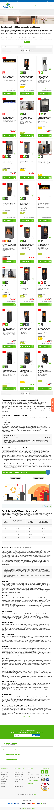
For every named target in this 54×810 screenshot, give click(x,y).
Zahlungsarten (4, 778)
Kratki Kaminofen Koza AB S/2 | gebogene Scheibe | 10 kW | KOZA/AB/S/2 (44, 118)
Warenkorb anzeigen (18, 772)
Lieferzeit (34, 794)
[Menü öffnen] (51, 5)
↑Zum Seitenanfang (27, 716)
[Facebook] (42, 771)
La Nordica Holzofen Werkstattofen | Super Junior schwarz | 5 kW (26, 371)
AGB (2, 771)
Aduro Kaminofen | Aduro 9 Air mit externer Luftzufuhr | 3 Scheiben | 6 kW (26, 203)
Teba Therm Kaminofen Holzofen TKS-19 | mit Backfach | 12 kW (9, 371)
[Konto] (41, 6)
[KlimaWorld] (47, 786)
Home (3, 12)
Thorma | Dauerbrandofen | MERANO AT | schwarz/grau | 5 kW (26, 161)
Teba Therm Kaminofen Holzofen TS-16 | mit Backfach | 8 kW (9, 287)
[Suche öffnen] (35, 6)
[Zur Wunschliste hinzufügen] (15, 69)
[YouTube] (46, 771)
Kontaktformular (31, 783)
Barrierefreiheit (4, 783)
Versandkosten (4, 776)
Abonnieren (35, 735)
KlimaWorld (24, 808)
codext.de (33, 808)
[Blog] (38, 6)
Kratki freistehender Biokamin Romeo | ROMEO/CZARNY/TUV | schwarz (9, 329)
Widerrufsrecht (4, 772)
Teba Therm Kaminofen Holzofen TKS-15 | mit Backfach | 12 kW (27, 118)
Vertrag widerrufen (5, 785)
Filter (6, 46)
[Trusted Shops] (43, 779)
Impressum (3, 781)
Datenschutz (4, 779)
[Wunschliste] (44, 6)
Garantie (16, 781)
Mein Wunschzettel (18, 774)
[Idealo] (47, 779)
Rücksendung (17, 783)
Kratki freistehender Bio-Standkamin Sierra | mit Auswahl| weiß (43, 77)
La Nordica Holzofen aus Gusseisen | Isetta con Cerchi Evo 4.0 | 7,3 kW (44, 371)
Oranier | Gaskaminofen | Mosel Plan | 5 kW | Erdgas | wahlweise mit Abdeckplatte (9, 245)
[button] (20, 47)
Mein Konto (17, 771)
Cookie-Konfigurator (18, 779)
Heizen (7, 12)
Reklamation (4, 774)
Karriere (3, 786)
